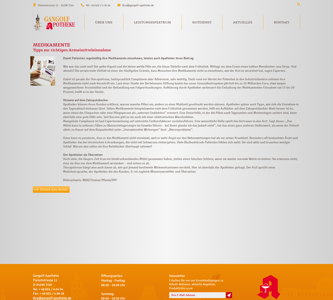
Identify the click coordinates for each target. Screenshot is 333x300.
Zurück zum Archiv (54, 189)
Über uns (103, 22)
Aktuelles (242, 22)
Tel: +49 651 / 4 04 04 (98, 5)
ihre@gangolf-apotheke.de (138, 5)
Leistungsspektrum (152, 22)
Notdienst (202, 22)
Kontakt (281, 22)
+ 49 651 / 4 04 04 (51, 289)
